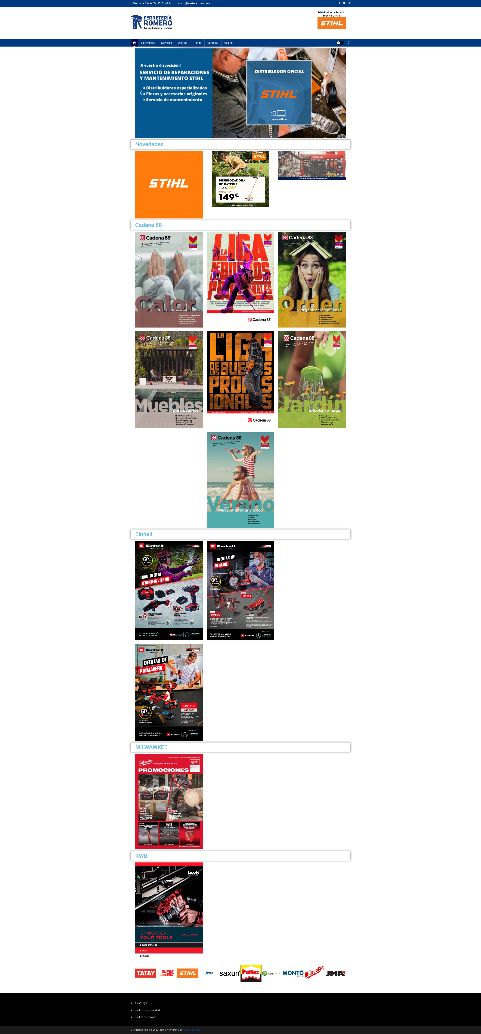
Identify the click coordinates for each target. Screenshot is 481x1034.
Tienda (197, 42)
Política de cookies (146, 1017)
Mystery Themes (191, 1030)
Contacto (212, 42)
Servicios (166, 42)
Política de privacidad (147, 1010)
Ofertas (182, 42)
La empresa (148, 42)
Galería (228, 42)
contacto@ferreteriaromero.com (193, 3)
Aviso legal (141, 1003)
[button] (141, 93)
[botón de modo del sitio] (340, 43)
